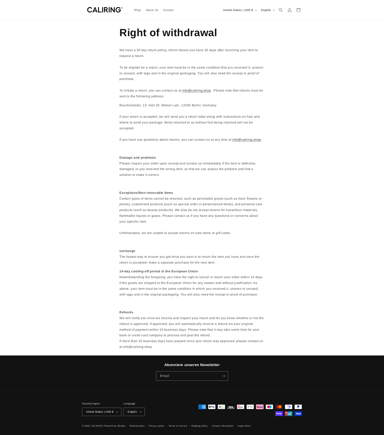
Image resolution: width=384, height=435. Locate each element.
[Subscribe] (223, 376)
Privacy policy (156, 426)
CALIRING (97, 426)
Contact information (222, 426)
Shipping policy (199, 426)
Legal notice (244, 426)
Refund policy (137, 426)
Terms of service (178, 426)
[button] (280, 10)
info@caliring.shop (196, 90)
